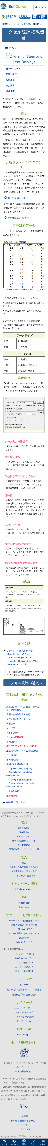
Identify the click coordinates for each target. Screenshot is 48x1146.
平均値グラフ (12, 741)
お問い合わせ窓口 (24, 929)
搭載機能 (27, 24)
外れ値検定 (11, 754)
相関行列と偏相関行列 (17, 764)
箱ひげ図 (10, 728)
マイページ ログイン (24, 1008)
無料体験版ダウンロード (19, 217)
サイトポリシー (24, 1124)
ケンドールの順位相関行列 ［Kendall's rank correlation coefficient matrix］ (19, 772)
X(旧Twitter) (24, 902)
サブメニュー (14, 48)
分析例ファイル (13, 68)
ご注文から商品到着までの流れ (24, 867)
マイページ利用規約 (24, 1016)
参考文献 (10, 91)
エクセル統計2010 (24, 966)
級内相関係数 (12, 759)
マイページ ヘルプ (24, 1012)
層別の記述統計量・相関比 (19, 714)
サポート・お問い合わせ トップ (24, 920)
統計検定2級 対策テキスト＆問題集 (24, 989)
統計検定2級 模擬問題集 (24, 994)
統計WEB (24, 984)
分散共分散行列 (13, 791)
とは (24, 1034)
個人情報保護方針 (24, 1071)
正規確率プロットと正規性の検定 (22, 750)
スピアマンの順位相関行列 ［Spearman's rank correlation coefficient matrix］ (20, 783)
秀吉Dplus (24, 832)
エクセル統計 (15, 24)
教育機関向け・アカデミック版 (24, 849)
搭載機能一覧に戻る (15, 802)
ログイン (41, 7)
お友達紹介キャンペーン (24, 889)
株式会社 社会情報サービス (24, 1120)
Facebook (24, 906)
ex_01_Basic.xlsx (16, 197)
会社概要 (24, 1116)
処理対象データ (13, 74)
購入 (24, 862)
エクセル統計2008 (24, 970)
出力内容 (10, 85)
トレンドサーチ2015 (24, 953)
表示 (10, 723)
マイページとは (24, 1020)
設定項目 (10, 79)
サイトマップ (24, 1129)
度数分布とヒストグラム (18, 718)
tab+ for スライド (24, 836)
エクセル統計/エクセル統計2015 (24, 933)
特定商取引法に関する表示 (24, 871)
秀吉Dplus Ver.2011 (24, 958)
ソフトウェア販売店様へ (24, 875)
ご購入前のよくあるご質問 (24, 924)
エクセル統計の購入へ (25, 682)
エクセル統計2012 (24, 962)
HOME (5, 24)
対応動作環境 (24, 844)
